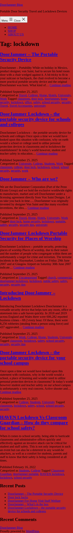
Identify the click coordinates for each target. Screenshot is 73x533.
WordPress (32, 531)
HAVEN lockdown (52, 474)
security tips (26, 224)
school (55, 167)
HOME (12, 27)
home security (31, 221)
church (51, 277)
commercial (64, 277)
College (33, 95)
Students (49, 163)
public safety (51, 281)
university (40, 105)
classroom (24, 98)
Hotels (52, 95)
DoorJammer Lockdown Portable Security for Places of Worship (33, 236)
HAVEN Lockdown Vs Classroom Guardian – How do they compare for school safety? (34, 422)
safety (36, 102)
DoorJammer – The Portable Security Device (29, 57)
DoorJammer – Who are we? (29, 178)
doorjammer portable (26, 474)
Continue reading (60, 85)
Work (3, 98)
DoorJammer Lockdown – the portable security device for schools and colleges (35, 119)
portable (60, 221)
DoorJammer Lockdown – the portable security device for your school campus (33, 357)
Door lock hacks (18, 497)
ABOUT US (16, 34)
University (64, 95)
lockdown (17, 102)
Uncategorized (28, 277)
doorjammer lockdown (14, 281)
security (66, 102)
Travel (23, 95)
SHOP (12, 31)
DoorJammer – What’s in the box (28, 504)
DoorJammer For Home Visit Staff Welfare (34, 500)
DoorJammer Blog (11, 4)
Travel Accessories (20, 105)
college (18, 167)
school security (51, 102)
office (28, 102)
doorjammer (52, 98)
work (25, 170)
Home (43, 95)
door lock (37, 98)
